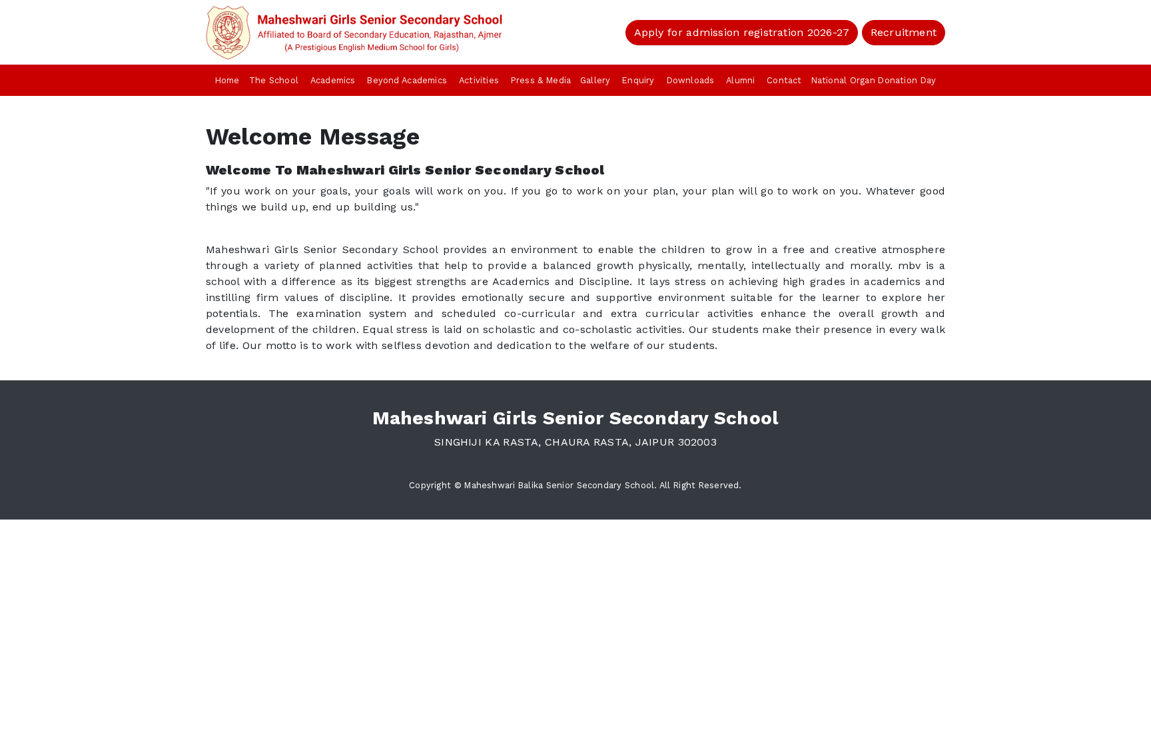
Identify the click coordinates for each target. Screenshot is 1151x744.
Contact (784, 80)
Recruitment (904, 32)
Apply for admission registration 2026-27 (742, 32)
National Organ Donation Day (874, 80)
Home (227, 80)
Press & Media (541, 80)
